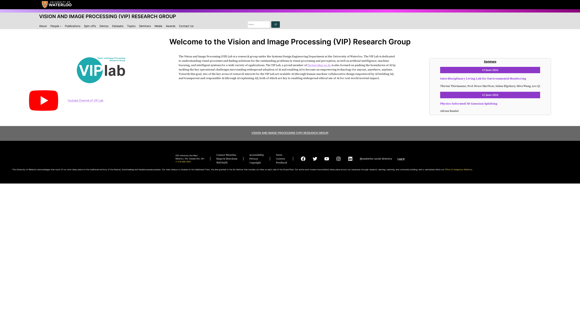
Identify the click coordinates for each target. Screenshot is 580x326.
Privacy (253, 158)
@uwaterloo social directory (376, 158)
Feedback (281, 162)
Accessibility (256, 155)
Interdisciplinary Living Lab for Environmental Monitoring (483, 78)
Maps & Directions (226, 158)
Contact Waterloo (226, 155)
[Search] (275, 24)
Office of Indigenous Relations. (459, 169)
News (279, 155)
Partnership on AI (319, 65)
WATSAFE (222, 162)
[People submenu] (60, 26)
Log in (401, 158)
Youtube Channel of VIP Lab (85, 100)
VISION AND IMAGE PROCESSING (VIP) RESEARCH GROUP (107, 16)
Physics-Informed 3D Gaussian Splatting (468, 103)
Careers (280, 158)
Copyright (255, 162)
